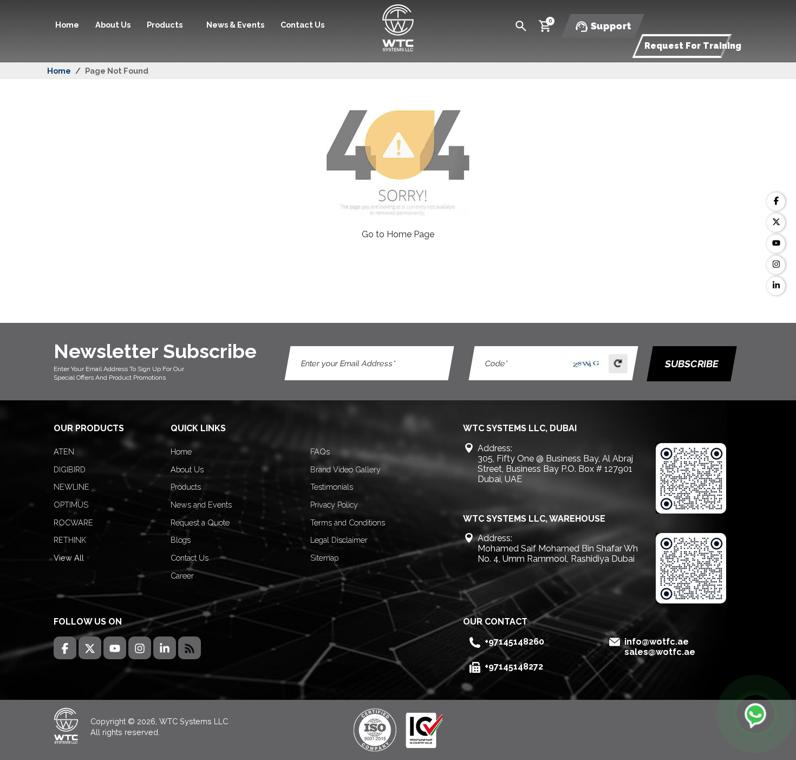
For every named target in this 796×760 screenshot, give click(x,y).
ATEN (64, 451)
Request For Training (692, 46)
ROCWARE (73, 522)
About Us (113, 24)
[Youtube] (776, 244)
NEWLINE (71, 486)
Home (67, 24)
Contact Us (302, 24)
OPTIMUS (71, 504)
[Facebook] (776, 201)
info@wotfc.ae (656, 641)
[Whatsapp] (755, 714)
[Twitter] (776, 222)
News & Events (235, 24)
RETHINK (70, 539)
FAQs (320, 451)
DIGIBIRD (70, 469)
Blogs (181, 539)
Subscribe (692, 363)
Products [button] (165, 24)
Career (182, 575)
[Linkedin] (776, 286)
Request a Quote (200, 522)
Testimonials (331, 486)
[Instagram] (776, 265)
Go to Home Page (398, 234)
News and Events (201, 504)
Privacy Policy (334, 504)
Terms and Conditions (347, 522)
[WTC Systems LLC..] (398, 27)
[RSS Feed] (189, 647)
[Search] (521, 25)
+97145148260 (514, 641)
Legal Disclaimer (339, 539)
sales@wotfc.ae (659, 652)
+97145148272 (514, 666)
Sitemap (324, 557)
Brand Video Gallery (345, 469)
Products (186, 486)
